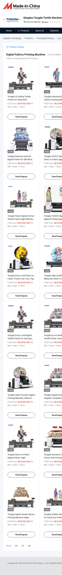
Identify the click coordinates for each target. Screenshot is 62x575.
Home (9, 30)
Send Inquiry (21, 117)
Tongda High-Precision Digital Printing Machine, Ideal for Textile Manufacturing (21, 398)
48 (29, 545)
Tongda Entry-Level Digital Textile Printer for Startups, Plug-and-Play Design (20, 338)
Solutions (54, 30)
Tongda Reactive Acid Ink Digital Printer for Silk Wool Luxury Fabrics (20, 159)
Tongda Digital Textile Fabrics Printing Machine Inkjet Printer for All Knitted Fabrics (21, 517)
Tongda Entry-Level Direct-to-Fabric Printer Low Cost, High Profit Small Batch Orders (21, 278)
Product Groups (16, 46)
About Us (39, 30)
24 (16, 546)
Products (25, 30)
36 (23, 545)
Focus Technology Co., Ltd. (38, 563)
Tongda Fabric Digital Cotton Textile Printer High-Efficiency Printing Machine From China (21, 219)
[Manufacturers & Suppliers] (22, 5)
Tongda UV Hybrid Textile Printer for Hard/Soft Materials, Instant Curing (19, 99)
